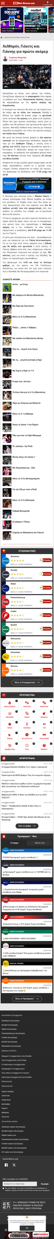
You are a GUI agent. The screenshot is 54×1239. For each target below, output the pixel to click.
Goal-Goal (5, 1096)
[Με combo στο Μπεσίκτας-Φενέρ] (7, 341)
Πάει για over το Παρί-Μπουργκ (26, 435)
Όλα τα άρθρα (25, 826)
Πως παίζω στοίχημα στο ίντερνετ (15, 1073)
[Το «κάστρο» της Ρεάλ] (7, 449)
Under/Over (6, 1100)
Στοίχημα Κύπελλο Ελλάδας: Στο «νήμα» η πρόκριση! (24, 767)
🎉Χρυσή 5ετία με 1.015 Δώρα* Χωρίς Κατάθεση (24, 924)
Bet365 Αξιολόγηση (9, 1042)
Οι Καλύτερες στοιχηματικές (13, 1064)
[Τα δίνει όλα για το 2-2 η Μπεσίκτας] (7, 395)
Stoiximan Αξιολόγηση (10, 1021)
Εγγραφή (44, 1184)
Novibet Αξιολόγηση (10, 1025)
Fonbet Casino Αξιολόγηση (12, 1144)
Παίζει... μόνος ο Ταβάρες (24, 327)
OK (27, 1228)
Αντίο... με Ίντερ (20, 284)
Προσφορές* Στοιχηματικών (13, 1069)
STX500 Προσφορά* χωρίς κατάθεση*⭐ (20, 857)
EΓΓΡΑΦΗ (33, 187)
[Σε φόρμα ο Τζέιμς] (7, 524)
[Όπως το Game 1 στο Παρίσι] (7, 427)
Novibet (14, 570)
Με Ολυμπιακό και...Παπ (23, 468)
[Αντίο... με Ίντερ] (7, 287)
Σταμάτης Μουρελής (17, 57)
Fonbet (13, 611)
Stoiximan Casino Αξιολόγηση (13, 1127)
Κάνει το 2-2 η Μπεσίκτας (24, 317)
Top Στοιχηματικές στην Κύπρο (14, 1060)
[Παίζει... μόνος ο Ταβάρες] (7, 330)
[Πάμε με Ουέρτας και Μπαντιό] (7, 406)
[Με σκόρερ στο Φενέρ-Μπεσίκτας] (7, 298)
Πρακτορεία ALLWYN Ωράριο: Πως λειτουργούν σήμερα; (26, 775)
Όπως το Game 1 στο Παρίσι (25, 424)
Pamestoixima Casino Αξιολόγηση (15, 1139)
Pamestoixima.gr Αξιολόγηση (13, 1033)
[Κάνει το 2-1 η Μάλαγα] (7, 417)
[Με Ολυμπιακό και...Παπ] (7, 470)
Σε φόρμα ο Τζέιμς (21, 522)
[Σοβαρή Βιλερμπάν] (7, 514)
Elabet (13, 584)
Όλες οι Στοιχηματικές (25, 682)
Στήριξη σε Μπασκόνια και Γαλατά (28, 532)
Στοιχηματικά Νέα (8, 764)
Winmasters (16, 639)
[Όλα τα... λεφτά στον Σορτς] (7, 352)
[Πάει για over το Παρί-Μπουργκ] (7, 438)
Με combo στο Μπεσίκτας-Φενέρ (27, 338)
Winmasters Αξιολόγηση (11, 1046)
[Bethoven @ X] (14, 1165)
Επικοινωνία (7, 1081)
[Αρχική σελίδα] (1, 37)
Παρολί (5, 1108)
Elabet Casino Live (9, 1135)
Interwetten (15, 652)
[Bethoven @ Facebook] (6, 1165)
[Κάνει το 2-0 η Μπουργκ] (7, 503)
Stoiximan (15, 556)
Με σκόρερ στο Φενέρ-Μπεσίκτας (28, 295)
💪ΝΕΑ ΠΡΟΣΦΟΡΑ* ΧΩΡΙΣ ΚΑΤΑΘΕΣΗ (19, 938)
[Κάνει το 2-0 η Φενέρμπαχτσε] (7, 481)
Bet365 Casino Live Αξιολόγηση (14, 1148)
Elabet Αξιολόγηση (9, 1029)
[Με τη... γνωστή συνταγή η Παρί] (7, 363)
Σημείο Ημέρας (8, 1091)
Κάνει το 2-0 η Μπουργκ (23, 500)
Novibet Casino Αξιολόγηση (12, 1131)
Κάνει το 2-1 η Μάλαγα (22, 414)
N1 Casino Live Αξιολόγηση (12, 1152)
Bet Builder (6, 1104)
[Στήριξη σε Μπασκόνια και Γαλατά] (7, 535)
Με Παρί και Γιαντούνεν (23, 306)
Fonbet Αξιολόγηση (9, 1037)
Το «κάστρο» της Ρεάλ (22, 446)
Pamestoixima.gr (18, 597)
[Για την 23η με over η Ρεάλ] (7, 492)
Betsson (14, 666)
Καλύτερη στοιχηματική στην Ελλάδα (17, 1077)
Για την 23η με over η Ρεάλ (24, 489)
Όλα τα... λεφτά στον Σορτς (25, 349)
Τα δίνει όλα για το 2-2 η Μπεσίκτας (28, 392)
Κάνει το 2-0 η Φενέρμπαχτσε (26, 478)
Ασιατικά (5, 1117)
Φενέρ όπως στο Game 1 (23, 457)
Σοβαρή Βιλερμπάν (21, 511)
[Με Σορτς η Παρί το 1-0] (7, 373)
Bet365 (14, 625)
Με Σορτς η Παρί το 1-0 (23, 371)
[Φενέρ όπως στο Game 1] (7, 460)
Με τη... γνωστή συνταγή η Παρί (27, 360)
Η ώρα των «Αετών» (21, 381)
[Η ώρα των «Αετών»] (7, 384)
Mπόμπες (5, 1113)
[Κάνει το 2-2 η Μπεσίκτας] (7, 319)
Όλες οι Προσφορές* (25, 998)
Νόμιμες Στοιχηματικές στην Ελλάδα (16, 1056)
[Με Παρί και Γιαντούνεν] (7, 309)
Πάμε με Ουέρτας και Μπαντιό (26, 403)
